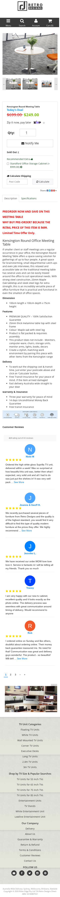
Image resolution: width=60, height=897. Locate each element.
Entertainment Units (30, 800)
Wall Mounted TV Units (30, 740)
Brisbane (45, 888)
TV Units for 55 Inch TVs (30, 779)
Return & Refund (30, 844)
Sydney (27, 888)
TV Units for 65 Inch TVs (30, 784)
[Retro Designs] (30, 5)
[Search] (57, 15)
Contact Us (30, 860)
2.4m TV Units (30, 761)
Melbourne (35, 888)
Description (10, 198)
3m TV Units (30, 767)
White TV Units (30, 735)
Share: (43, 190)
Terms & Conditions (30, 850)
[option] (30, 54)
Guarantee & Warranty (30, 839)
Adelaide (53, 888)
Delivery (30, 828)
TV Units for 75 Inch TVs (30, 789)
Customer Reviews (30, 855)
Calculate (43, 181)
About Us (30, 834)
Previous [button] (4, 84)
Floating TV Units (30, 729)
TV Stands (30, 806)
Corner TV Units (30, 745)
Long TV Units (30, 756)
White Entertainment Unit (30, 811)
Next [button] (56, 84)
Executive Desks (30, 751)
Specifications (28, 198)
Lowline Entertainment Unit (30, 816)
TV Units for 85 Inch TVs (30, 795)
